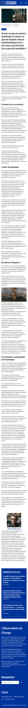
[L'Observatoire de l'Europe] (9, 3)
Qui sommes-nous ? (6, 696)
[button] (21, 3)
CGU (2, 699)
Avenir (3, 29)
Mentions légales (19, 696)
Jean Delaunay (15, 25)
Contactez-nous (9, 699)
